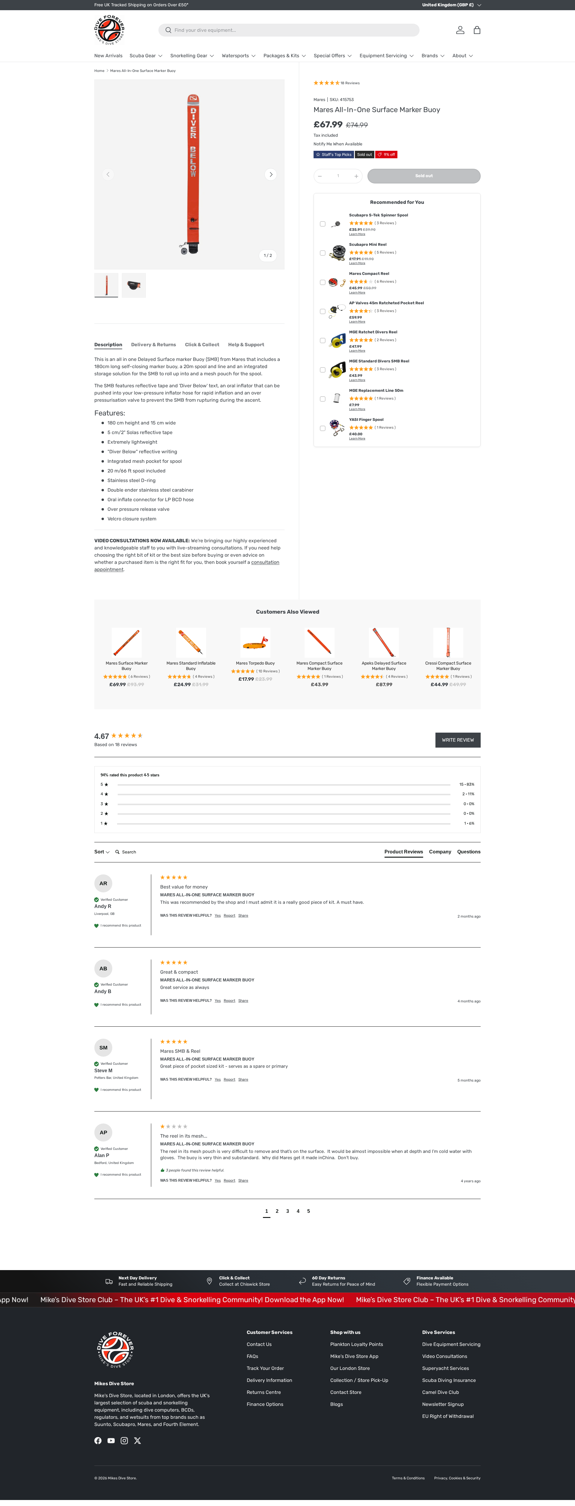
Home (99, 71)
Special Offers (329, 55)
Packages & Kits (281, 55)
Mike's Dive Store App (354, 1356)
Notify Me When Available (338, 144)
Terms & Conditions (408, 1478)
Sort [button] (99, 851)
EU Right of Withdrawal (448, 1416)
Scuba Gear (143, 55)
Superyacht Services (445, 1368)
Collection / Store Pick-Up (359, 1380)
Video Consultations (444, 1356)
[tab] (108, 344)
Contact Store (345, 1392)
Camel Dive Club (440, 1392)
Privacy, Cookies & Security (457, 1478)
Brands (430, 55)
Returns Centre (264, 1392)
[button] (266, 1212)
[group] (125, 736)
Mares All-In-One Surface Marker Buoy (143, 71)
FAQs (252, 1356)
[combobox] (289, 30)
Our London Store (350, 1368)
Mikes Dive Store (122, 1478)
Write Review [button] (458, 740)
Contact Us (259, 1344)
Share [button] (243, 915)
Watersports (235, 55)
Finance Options (265, 1404)
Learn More (357, 234)
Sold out (424, 175)
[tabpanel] (189, 464)
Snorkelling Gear (188, 55)
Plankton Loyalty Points (356, 1344)
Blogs (336, 1404)
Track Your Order (265, 1368)
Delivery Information (269, 1380)
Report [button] (229, 915)
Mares (319, 99)
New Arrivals (108, 55)
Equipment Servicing (383, 55)
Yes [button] (218, 915)
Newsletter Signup (443, 1404)
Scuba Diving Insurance (449, 1380)
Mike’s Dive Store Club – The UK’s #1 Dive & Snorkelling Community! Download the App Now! (168, 1300)
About (459, 55)
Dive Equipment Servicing (451, 1344)
